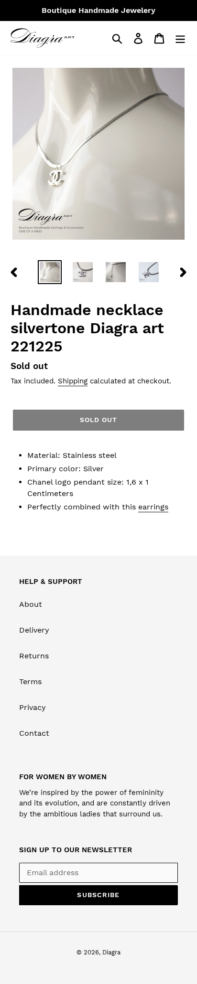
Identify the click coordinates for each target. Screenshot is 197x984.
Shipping (73, 381)
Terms (30, 681)
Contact (34, 733)
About (30, 604)
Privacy (32, 707)
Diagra (111, 952)
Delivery (34, 630)
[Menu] (180, 38)
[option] (49, 272)
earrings (153, 506)
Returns (34, 655)
